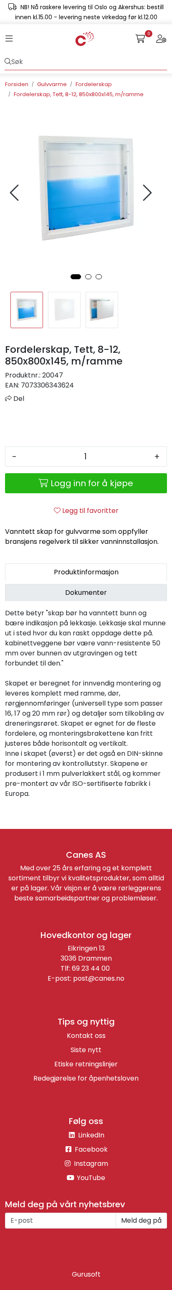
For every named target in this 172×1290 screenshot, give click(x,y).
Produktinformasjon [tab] (86, 572)
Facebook (90, 1149)
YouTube (90, 1178)
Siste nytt (86, 1050)
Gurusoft (86, 1274)
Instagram (90, 1163)
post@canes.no (98, 978)
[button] (76, 276)
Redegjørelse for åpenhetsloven (86, 1078)
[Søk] (8, 62)
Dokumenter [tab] (86, 592)
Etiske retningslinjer (86, 1064)
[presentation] (15, 193)
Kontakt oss (86, 1035)
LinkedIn (90, 1135)
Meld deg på (141, 1220)
